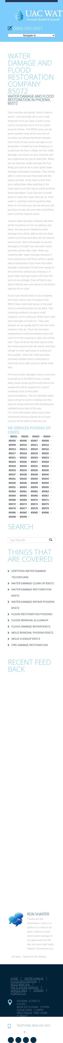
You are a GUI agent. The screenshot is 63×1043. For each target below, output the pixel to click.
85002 (24, 436)
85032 (45, 466)
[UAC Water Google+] (33, 1040)
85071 (45, 499)
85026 (23, 461)
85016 (45, 449)
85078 (34, 508)
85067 (45, 495)
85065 (23, 495)
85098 (12, 516)
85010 (23, 444)
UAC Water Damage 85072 (34, 1019)
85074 (34, 504)
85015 (34, 449)
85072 (12, 504)
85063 (45, 491)
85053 (23, 487)
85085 (34, 512)
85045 (12, 483)
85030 (23, 466)
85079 (45, 508)
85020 (45, 453)
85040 (45, 474)
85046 (23, 483)
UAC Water (15, 1032)
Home (14, 978)
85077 (23, 508)
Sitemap (39, 990)
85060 (12, 491)
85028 (45, 461)
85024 (45, 457)
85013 (12, 449)
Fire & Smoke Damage (24, 987)
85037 (12, 474)
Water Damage (34, 978)
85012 (45, 444)
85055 (45, 487)
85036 (45, 470)
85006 (23, 440)
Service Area (19, 990)
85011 (34, 444)
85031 (34, 466)
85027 (34, 461)
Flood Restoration (23, 981)
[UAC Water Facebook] (11, 1040)
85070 (34, 499)
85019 (34, 453)
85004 (46, 436)
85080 (12, 512)
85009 (12, 444)
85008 (45, 440)
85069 (23, 499)
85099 (23, 516)
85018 (23, 453)
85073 (23, 504)
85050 (45, 483)
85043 (34, 478)
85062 (34, 491)
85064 (12, 495)
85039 (34, 474)
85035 (34, 470)
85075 (45, 504)
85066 (34, 495)
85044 (45, 478)
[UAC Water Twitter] (26, 1040)
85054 (34, 487)
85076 (12, 508)
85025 (12, 461)
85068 (12, 499)
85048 (34, 483)
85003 (35, 436)
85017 (12, 453)
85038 (23, 474)
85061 (23, 491)
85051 (12, 487)
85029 (12, 466)
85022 (23, 457)
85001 (13, 436)
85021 (12, 457)
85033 (12, 470)
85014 (23, 449)
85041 (12, 478)
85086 (45, 512)
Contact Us (18, 993)
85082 (23, 512)
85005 (12, 440)
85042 (23, 478)
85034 (23, 470)
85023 (34, 457)
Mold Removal (20, 984)
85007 (34, 440)
